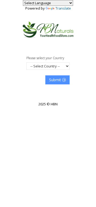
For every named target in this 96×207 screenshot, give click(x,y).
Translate (63, 8)
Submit (55, 79)
